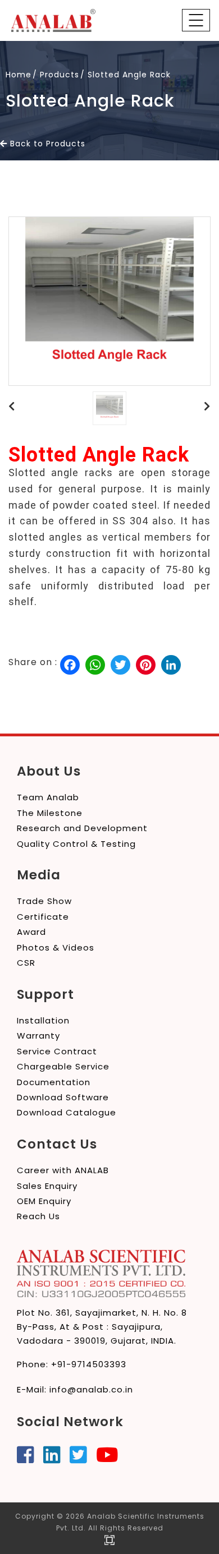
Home (18, 74)
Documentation (53, 1082)
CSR (26, 963)
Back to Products (46, 143)
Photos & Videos (55, 947)
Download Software (63, 1097)
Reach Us (38, 1216)
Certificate (43, 917)
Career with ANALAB (63, 1170)
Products (59, 74)
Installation (43, 1020)
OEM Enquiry (44, 1201)
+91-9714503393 (88, 1364)
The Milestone (50, 813)
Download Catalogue (66, 1112)
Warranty (38, 1035)
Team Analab (48, 797)
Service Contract (57, 1051)
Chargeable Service (63, 1066)
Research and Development (82, 828)
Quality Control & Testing (76, 844)
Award (31, 932)
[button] (11, 406)
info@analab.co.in (91, 1389)
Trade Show (44, 901)
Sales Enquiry (47, 1186)
